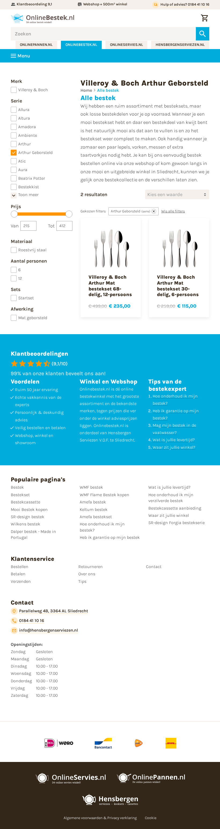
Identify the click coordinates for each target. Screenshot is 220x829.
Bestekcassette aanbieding (174, 508)
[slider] (14, 214)
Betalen (18, 573)
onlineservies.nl (126, 44)
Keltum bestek (94, 509)
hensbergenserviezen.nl (180, 44)
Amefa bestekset (96, 516)
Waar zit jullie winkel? (174, 447)
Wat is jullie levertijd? (174, 439)
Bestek (17, 487)
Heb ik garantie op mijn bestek (110, 537)
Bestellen (19, 566)
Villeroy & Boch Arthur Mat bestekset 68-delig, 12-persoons (110, 285)
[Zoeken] (202, 33)
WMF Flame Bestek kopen (104, 494)
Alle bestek (108, 90)
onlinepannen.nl (36, 44)
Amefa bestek (93, 501)
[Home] (42, 18)
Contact (154, 566)
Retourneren (90, 566)
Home (86, 90)
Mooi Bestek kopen (29, 509)
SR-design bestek (27, 516)
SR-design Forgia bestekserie (176, 522)
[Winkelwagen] (204, 18)
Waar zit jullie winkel (168, 515)
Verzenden (21, 581)
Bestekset (20, 494)
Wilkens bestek (25, 523)
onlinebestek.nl (81, 44)
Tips (82, 581)
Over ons (86, 573)
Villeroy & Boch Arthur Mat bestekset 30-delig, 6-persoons (178, 285)
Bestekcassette (25, 501)
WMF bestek (91, 487)
